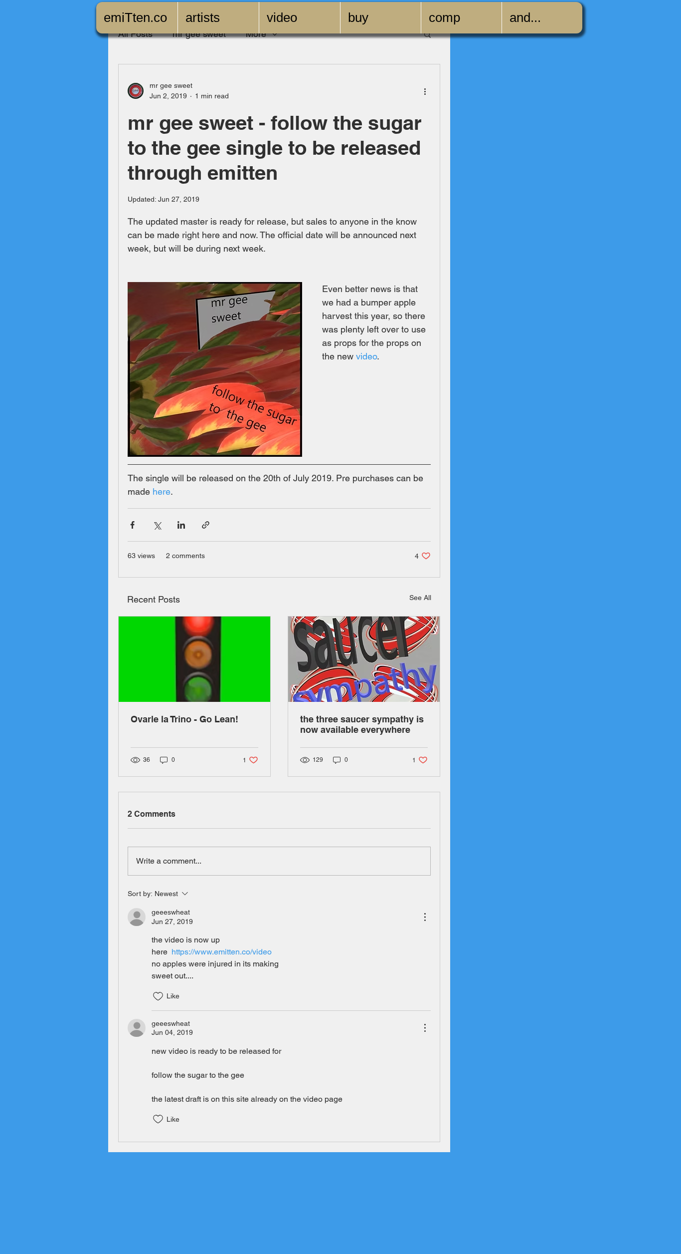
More (256, 33)
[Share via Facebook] (132, 525)
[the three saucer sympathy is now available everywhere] (364, 659)
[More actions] (425, 91)
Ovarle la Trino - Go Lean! (184, 719)
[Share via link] (205, 525)
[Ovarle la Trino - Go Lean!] (194, 659)
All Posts (135, 33)
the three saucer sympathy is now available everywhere (362, 724)
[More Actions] (425, 917)
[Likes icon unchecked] (158, 996)
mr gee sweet (199, 33)
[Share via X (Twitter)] (157, 525)
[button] (427, 34)
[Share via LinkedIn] (181, 525)
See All (420, 598)
